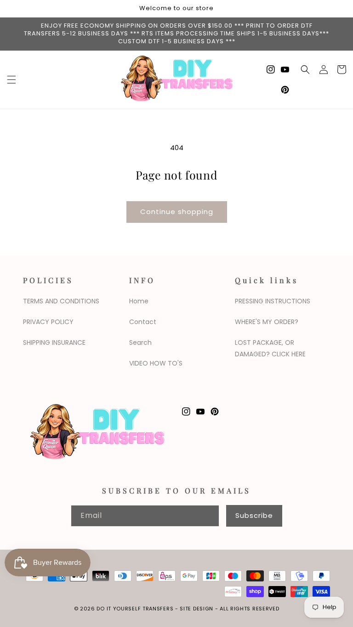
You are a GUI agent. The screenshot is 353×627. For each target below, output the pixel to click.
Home (138, 301)
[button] (11, 80)
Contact (142, 321)
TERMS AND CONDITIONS (61, 301)
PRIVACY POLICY (48, 321)
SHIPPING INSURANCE (54, 342)
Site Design (196, 608)
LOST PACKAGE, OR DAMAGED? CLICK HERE (270, 348)
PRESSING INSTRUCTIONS (272, 301)
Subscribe (254, 515)
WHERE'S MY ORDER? (266, 321)
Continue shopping (176, 211)
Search (140, 342)
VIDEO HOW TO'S (155, 363)
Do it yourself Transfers (135, 608)
